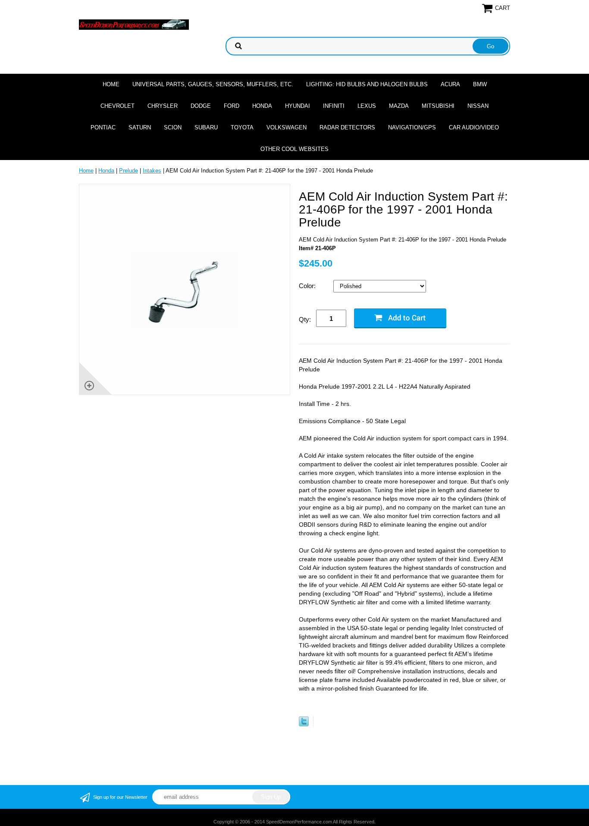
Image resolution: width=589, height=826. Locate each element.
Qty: (305, 319)
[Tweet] (304, 724)
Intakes (152, 170)
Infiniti (334, 106)
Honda (262, 106)
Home (111, 84)
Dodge (201, 106)
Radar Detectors (347, 127)
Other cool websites (294, 149)
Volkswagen (286, 127)
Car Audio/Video (474, 127)
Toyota (242, 127)
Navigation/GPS (412, 127)
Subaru (206, 127)
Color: (308, 285)
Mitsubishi (438, 106)
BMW (480, 84)
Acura (450, 84)
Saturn (139, 127)
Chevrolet (117, 106)
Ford (231, 106)
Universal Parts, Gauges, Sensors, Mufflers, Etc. (212, 84)
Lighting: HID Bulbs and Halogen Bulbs (367, 84)
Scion (173, 127)
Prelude (128, 170)
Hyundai (297, 106)
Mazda (399, 106)
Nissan (478, 106)
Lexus (366, 106)
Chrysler (162, 106)
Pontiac (103, 127)
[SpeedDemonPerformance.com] (134, 24)
